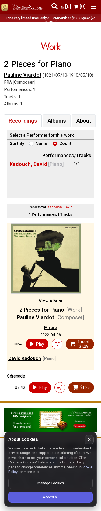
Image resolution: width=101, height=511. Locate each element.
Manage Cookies (50, 483)
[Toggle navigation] (93, 6)
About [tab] (83, 120)
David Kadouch (24, 358)
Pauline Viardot (22, 75)
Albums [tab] (56, 120)
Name (41, 143)
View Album (50, 301)
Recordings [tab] (23, 120)
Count (65, 143)
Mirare (50, 327)
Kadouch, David (28, 164)
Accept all (50, 497)
